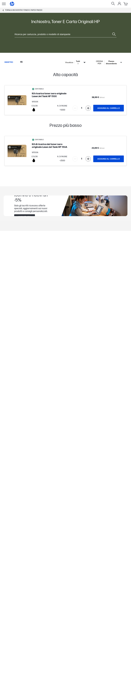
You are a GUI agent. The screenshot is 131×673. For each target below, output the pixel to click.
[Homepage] (12, 4)
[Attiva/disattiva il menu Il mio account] (119, 3)
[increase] (88, 108)
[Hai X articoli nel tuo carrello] (125, 3)
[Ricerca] (113, 4)
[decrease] (75, 108)
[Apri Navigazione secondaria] (3, 3)
